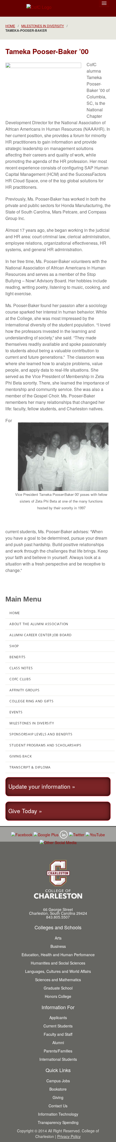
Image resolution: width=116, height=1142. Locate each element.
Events (16, 712)
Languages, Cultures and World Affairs (58, 971)
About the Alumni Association (38, 624)
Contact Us (58, 1105)
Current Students (58, 1026)
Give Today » (25, 811)
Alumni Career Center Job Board (40, 635)
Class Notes (21, 668)
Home (10, 25)
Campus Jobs (58, 1080)
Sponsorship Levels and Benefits (40, 734)
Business (58, 946)
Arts (58, 938)
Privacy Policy (69, 1136)
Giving (58, 1097)
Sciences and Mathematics (58, 979)
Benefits (17, 657)
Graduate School (58, 988)
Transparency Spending (58, 1122)
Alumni (58, 1042)
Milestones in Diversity (42, 25)
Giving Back (20, 756)
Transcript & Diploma (30, 767)
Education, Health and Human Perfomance (58, 954)
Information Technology (58, 1114)
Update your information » (41, 786)
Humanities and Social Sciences (58, 963)
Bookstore (58, 1089)
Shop (14, 646)
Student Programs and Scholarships (45, 745)
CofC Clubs (20, 679)
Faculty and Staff (58, 1034)
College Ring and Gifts (31, 701)
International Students (58, 1059)
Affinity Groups (24, 690)
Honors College (58, 996)
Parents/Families (58, 1051)
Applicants (58, 1017)
